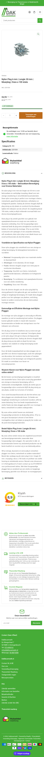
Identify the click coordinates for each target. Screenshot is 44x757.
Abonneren (36, 623)
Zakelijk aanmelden (8, 689)
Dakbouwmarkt (13, 736)
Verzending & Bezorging (10, 738)
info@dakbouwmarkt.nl (10, 650)
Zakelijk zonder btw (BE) (10, 703)
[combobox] (22, 20)
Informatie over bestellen (10, 691)
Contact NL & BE (7, 663)
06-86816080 (14, 653)
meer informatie (12, 136)
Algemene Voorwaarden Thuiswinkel (29, 738)
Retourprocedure (7, 678)
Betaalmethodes (7, 694)
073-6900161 (9, 648)
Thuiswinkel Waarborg (9, 672)
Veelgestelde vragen (9, 675)
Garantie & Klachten (9, 697)
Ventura (4, 75)
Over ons (5, 666)
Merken (4, 700)
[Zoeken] (40, 20)
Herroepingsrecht (19, 741)
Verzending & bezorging (10, 669)
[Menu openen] (40, 12)
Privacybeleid (36, 736)
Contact (27, 741)
